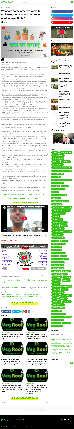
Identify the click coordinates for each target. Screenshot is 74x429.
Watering (66, 323)
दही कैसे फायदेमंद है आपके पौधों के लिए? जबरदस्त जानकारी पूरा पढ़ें (65, 66)
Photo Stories (57, 204)
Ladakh (63, 274)
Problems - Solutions (58, 213)
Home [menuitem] (17, 2)
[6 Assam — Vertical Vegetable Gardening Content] (54, 73)
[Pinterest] (25, 311)
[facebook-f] (61, 419)
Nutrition (56, 289)
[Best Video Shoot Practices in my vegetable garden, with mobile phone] (12, 324)
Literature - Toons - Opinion (60, 201)
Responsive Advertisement (37, 409)
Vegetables (56, 323)
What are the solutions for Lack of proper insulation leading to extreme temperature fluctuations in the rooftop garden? (37, 362)
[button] (68, 2)
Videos (55, 192)
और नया (3, 402)
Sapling (55, 295)
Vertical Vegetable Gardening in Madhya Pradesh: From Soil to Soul (64, 94)
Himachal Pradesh (58, 262)
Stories (64, 225)
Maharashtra (57, 277)
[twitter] (68, 419)
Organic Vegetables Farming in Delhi (62, 168)
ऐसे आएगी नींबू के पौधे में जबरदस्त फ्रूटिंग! (65, 85)
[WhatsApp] (22, 311)
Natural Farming (57, 183)
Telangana (66, 301)
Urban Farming (57, 164)
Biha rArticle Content (58, 243)
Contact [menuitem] (40, 2)
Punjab (55, 225)
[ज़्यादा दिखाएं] (32, 311)
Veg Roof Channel (12, 287)
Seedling (56, 186)
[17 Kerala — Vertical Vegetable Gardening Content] (54, 107)
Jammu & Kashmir (58, 268)
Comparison (56, 249)
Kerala (55, 274)
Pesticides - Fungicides (59, 195)
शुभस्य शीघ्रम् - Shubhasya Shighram (59, 61)
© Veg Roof (4, 426)
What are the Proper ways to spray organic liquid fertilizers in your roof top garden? (36, 336)
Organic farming (66, 152)
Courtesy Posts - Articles (59, 222)
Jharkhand (56, 271)
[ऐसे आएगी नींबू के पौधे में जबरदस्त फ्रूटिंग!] (54, 86)
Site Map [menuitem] (57, 2)
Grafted (55, 259)
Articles (56, 161)
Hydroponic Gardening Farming (61, 210)
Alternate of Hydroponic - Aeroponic (62, 232)
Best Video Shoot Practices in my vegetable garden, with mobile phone (12, 336)
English (55, 256)
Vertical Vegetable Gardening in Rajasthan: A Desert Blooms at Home (66, 80)
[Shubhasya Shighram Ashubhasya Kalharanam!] (54, 101)
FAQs (63, 256)
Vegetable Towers (58, 319)
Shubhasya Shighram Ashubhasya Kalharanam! (66, 100)
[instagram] (71, 419)
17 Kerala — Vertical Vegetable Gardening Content (64, 107)
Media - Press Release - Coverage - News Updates (62, 180)
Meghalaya (56, 280)
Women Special (57, 326)
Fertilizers (56, 176)
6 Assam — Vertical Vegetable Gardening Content (64, 73)
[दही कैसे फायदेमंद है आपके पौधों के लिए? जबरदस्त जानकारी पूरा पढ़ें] (54, 67)
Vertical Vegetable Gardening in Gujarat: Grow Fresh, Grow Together (64, 124)
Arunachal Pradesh (58, 237)
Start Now (63, 298)
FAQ (55, 152)
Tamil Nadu (56, 301)
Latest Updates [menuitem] (25, 2)
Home (59, 426)
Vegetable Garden (58, 228)
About (64, 426)
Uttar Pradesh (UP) (58, 307)
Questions (7, 7)
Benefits (64, 240)
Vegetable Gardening (59, 313)
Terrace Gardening (58, 304)
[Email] (29, 311)
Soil (54, 298)
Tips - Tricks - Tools (58, 189)
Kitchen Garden (58, 158)
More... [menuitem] (45, 2)
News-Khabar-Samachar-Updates (62, 286)
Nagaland (56, 283)
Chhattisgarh (57, 246)
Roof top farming (58, 155)
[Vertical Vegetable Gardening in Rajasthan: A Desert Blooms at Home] (54, 80)
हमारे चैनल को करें (24, 302)
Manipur (67, 277)
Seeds (64, 186)
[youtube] (65, 419)
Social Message (66, 295)
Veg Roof (56, 216)
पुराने (47, 402)
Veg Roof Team (57, 219)
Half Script (28, 426)
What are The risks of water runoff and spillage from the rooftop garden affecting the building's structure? (10, 362)
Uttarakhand (57, 310)
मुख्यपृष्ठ (2, 7)
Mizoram (66, 280)
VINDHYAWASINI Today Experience (62, 208)
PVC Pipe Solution (58, 292)
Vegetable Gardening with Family (61, 316)
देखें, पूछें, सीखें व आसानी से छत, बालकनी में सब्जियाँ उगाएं (24, 304)
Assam (55, 240)
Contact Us (70, 426)
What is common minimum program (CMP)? (61, 349)
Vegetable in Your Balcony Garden (62, 171)
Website (23, 426)
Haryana (64, 259)
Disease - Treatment (58, 253)
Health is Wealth (58, 173)
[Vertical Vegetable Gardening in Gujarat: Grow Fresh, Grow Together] (54, 123)
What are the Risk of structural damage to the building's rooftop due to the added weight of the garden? (12, 388)
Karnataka (66, 271)
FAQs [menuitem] (51, 2)
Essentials (56, 198)
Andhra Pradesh (57, 234)
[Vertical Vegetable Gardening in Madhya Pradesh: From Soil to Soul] (54, 93)
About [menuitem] (33, 2)
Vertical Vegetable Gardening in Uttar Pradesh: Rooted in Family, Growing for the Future (65, 115)
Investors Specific (58, 265)
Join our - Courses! (20, 198)
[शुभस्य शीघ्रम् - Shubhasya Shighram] (62, 49)
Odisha (64, 289)
